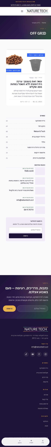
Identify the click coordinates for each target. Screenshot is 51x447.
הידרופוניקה (43, 368)
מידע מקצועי (36, 23)
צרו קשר (45, 399)
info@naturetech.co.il (39, 347)
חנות (46, 426)
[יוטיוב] (32, 354)
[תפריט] (22, 11)
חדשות (45, 382)
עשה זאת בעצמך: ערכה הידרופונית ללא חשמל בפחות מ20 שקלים (26, 84)
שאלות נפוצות (43, 408)
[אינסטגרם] (45, 354)
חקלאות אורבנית (42, 372)
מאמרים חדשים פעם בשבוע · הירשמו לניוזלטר (25, 5)
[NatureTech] (35, 329)
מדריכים (45, 377)
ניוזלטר (45, 421)
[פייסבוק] (39, 354)
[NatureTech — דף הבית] (37, 11)
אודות (46, 394)
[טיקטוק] (26, 354)
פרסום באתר (43, 404)
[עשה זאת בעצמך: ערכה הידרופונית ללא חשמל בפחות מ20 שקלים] (25, 61)
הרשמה (25, 236)
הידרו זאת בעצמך (35, 78)
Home (44, 23)
